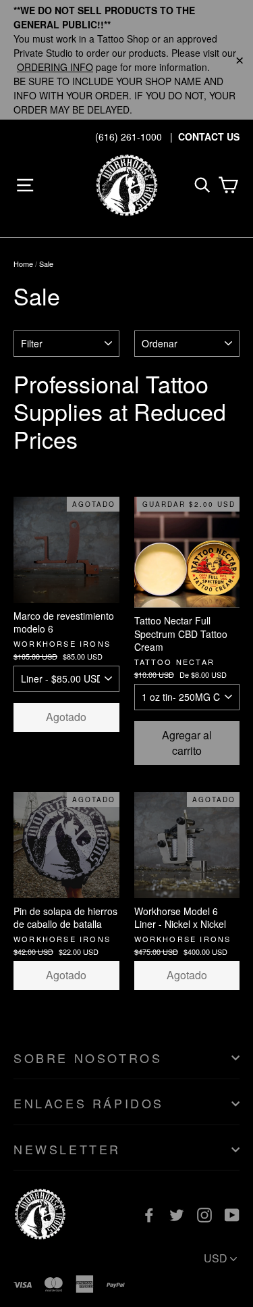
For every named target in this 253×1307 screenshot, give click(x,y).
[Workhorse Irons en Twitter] (176, 1214)
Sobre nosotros (87, 1057)
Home (23, 263)
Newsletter (67, 1149)
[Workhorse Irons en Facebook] (149, 1214)
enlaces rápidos (88, 1103)
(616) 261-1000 (128, 136)
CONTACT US (209, 136)
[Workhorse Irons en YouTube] (232, 1214)
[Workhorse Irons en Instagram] (204, 1214)
